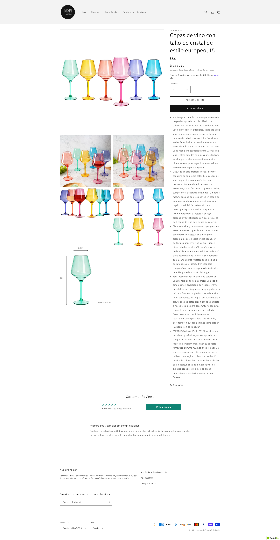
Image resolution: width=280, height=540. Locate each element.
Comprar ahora (195, 108)
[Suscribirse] (109, 502)
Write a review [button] (163, 406)
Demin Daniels (199, 530)
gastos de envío (179, 70)
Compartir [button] (178, 385)
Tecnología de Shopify (212, 530)
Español (96, 528)
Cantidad (173, 83)
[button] (96, 12)
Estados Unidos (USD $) (72, 528)
